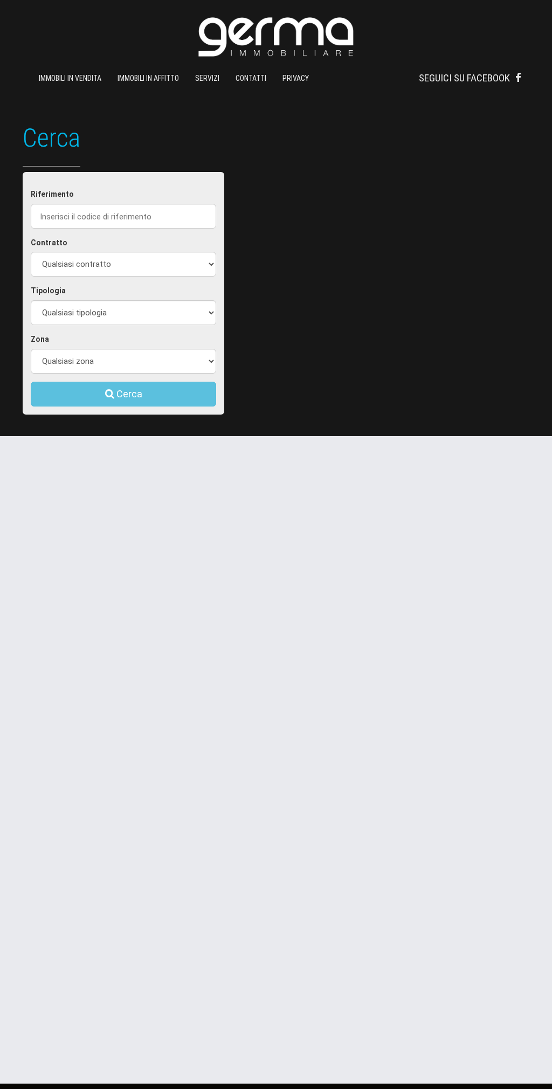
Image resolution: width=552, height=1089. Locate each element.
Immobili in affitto (148, 78)
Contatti (251, 78)
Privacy (295, 78)
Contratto (49, 242)
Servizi (207, 78)
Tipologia (48, 290)
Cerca (128, 393)
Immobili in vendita (70, 78)
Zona (40, 339)
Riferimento (52, 194)
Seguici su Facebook (464, 78)
